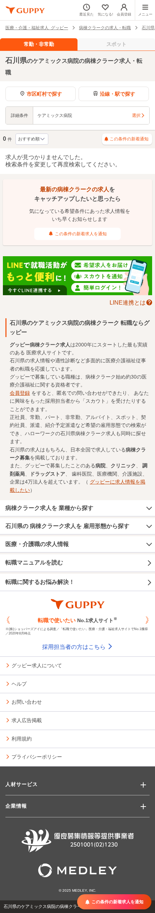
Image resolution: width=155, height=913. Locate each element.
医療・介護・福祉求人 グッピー (36, 27)
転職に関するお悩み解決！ (40, 582)
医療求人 (36, 352)
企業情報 (16, 806)
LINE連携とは (128, 302)
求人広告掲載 (27, 719)
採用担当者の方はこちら (74, 647)
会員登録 (20, 393)
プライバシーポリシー (37, 756)
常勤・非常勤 (39, 44)
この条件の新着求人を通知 (81, 233)
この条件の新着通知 (129, 138)
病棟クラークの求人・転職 (105, 27)
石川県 (148, 27)
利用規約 (22, 738)
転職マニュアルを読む (34, 562)
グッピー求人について (37, 665)
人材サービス (21, 784)
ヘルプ (19, 683)
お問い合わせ (27, 701)
